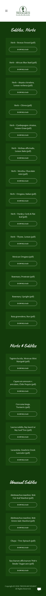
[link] (23, 11)
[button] (7, 10)
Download (23, 49)
